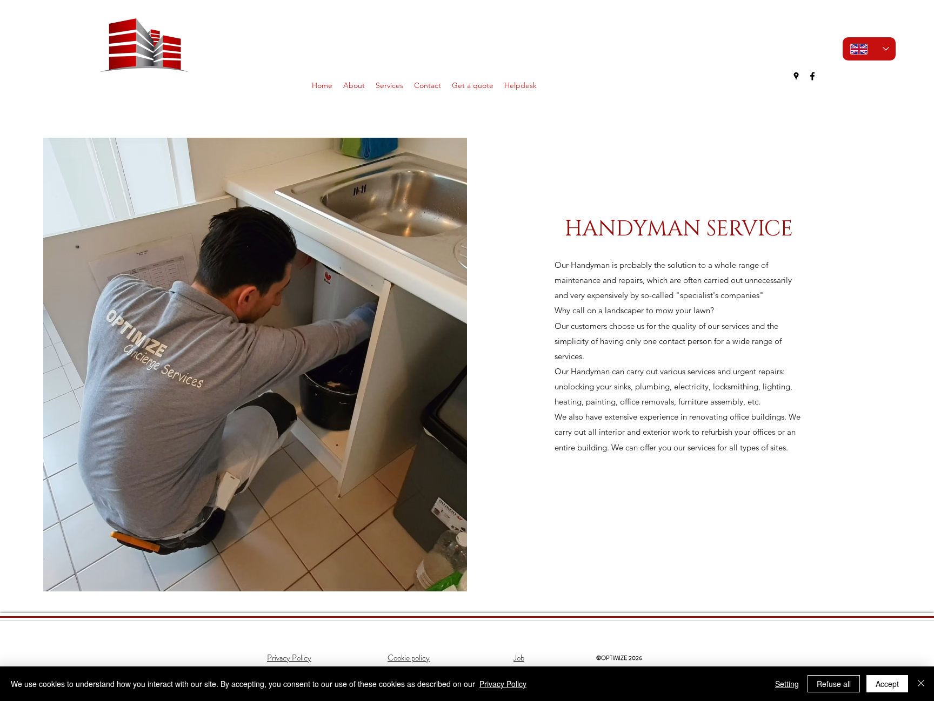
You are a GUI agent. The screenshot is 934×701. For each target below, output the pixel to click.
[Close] (921, 683)
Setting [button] (787, 683)
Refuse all (834, 683)
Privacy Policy (502, 683)
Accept (887, 683)
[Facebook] (812, 76)
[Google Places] (796, 76)
